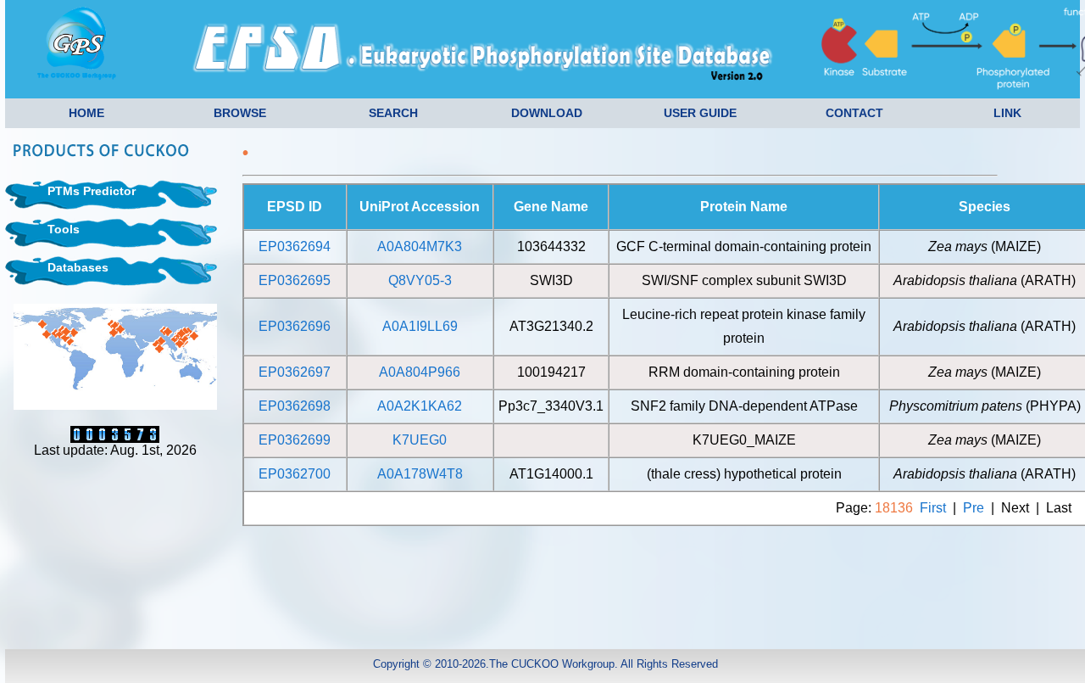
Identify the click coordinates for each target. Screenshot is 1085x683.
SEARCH (393, 113)
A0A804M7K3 (419, 246)
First (933, 508)
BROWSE (240, 113)
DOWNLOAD (546, 113)
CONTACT (854, 113)
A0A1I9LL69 (420, 326)
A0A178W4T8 (420, 474)
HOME (86, 113)
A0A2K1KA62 (419, 406)
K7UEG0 (419, 440)
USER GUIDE (700, 113)
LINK (1007, 113)
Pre (973, 508)
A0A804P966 (419, 372)
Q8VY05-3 (420, 280)
